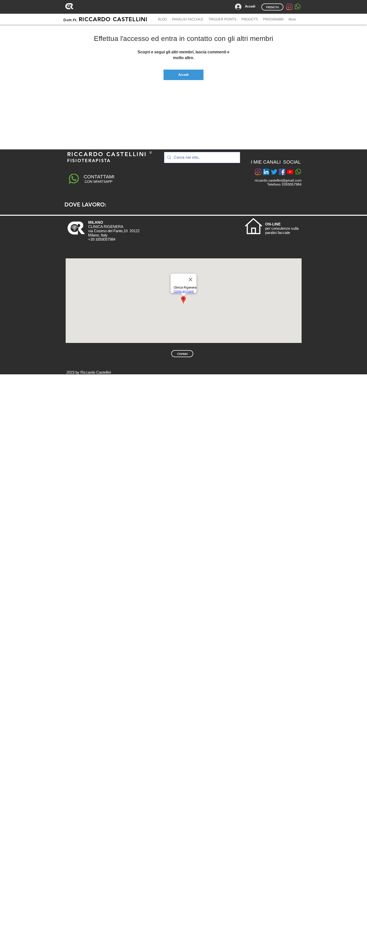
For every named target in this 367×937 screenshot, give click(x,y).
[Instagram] (289, 6)
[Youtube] (290, 172)
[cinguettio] (274, 172)
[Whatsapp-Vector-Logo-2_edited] (297, 6)
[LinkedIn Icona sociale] (266, 172)
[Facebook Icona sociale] (282, 172)
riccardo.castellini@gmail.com (278, 180)
